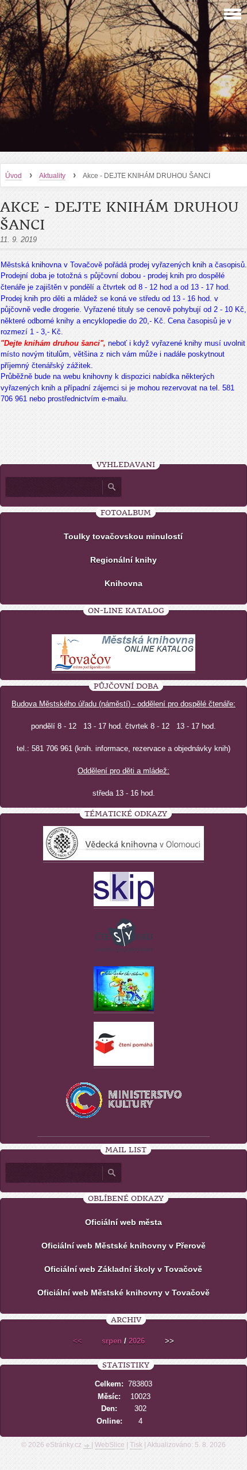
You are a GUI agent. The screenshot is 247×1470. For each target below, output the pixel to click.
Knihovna (123, 583)
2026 (137, 1341)
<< (77, 1341)
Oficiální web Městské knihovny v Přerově (123, 1245)
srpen (112, 1341)
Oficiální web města (123, 1222)
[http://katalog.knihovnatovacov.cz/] (123, 668)
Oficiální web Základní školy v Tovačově (123, 1269)
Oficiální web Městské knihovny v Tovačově (123, 1292)
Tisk (136, 1445)
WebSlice (110, 1445)
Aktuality (52, 176)
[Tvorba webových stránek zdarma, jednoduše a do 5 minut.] (87, 1446)
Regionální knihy (123, 559)
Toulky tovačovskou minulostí (123, 536)
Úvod (13, 176)
